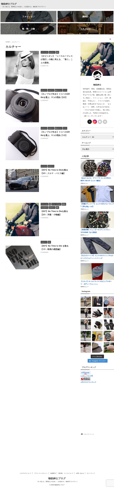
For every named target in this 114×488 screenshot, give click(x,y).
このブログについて (25, 473)
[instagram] (95, 121)
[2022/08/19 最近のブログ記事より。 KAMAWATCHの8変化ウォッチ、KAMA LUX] (109, 336)
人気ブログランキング (88, 382)
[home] (105, 121)
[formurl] (100, 121)
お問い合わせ (80, 473)
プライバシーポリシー (41, 473)
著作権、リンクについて (65, 473)
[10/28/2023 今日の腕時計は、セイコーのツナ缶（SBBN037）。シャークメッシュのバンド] (109, 301)
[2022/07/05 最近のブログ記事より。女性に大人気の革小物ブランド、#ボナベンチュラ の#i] (97, 347)
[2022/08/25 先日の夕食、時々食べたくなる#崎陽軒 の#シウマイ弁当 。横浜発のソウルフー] (97, 336)
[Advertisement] (97, 450)
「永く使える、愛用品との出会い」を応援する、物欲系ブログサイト (57, 481)
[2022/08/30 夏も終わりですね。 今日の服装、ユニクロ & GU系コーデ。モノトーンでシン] (86, 336)
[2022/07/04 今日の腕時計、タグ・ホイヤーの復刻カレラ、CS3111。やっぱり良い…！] (109, 347)
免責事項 (53, 473)
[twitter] (89, 121)
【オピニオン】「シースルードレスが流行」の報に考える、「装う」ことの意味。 (57, 59)
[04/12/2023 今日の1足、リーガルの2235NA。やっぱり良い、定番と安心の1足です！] (109, 313)
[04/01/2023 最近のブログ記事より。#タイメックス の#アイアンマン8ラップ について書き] (109, 324)
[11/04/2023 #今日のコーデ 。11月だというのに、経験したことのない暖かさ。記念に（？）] (86, 301)
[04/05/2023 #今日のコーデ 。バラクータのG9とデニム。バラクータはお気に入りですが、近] (86, 324)
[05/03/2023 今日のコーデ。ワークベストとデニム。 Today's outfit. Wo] (86, 313)
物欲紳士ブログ (9, 3)
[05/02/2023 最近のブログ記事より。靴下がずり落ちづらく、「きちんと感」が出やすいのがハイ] (97, 313)
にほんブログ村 (87, 375)
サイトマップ (91, 473)
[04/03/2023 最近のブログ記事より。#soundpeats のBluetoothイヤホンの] (97, 324)
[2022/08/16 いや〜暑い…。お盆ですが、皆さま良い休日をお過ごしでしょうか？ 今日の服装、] (86, 347)
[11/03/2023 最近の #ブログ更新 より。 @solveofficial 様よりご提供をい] (97, 301)
